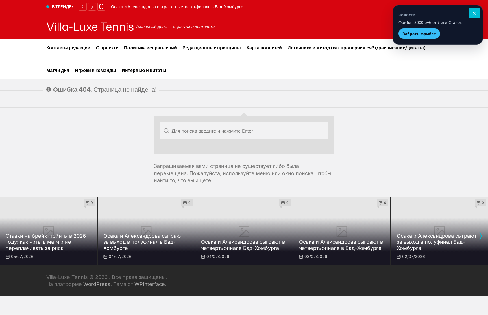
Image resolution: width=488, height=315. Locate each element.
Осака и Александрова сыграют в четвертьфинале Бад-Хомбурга (243, 245)
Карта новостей (264, 47)
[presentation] (480, 236)
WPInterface (149, 284)
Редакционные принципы (211, 47)
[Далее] (92, 7)
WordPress (96, 284)
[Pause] (101, 7)
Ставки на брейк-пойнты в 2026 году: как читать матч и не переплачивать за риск (46, 242)
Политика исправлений (150, 47)
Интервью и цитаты (144, 70)
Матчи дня (57, 70)
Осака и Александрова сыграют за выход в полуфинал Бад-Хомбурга (436, 242)
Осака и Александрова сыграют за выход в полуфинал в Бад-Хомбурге (143, 242)
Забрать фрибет (419, 33)
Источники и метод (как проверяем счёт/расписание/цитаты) (356, 47)
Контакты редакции (68, 47)
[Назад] (83, 7)
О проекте (107, 47)
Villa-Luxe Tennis (90, 26)
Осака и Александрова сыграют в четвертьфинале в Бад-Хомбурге (177, 6)
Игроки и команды (95, 70)
